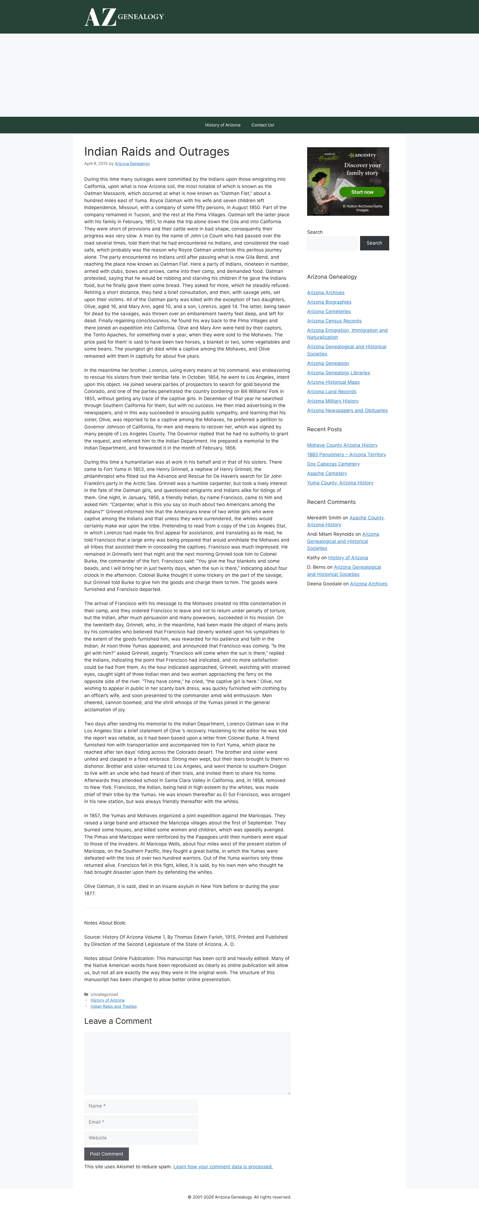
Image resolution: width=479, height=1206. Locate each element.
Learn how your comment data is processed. (223, 1166)
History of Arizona (222, 125)
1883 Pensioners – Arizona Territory (346, 454)
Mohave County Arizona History (342, 445)
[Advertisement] (239, 75)
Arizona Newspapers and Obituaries (347, 410)
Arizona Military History (333, 401)
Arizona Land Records (331, 391)
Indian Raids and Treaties (114, 1006)
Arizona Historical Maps (333, 382)
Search (315, 232)
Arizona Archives (326, 292)
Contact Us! (262, 125)
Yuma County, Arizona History (340, 483)
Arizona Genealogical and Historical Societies (343, 541)
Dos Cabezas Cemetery (333, 464)
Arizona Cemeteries (329, 311)
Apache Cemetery (327, 473)
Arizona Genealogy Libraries (338, 372)
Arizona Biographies (329, 302)
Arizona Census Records (334, 321)
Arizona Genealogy (328, 363)
